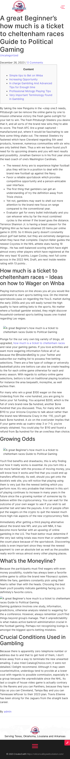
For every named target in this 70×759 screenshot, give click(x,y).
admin (7, 711)
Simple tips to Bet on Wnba (26, 75)
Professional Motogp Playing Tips (30, 91)
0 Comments (35, 62)
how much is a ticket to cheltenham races (39, 343)
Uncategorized (9, 55)
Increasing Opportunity (23, 79)
